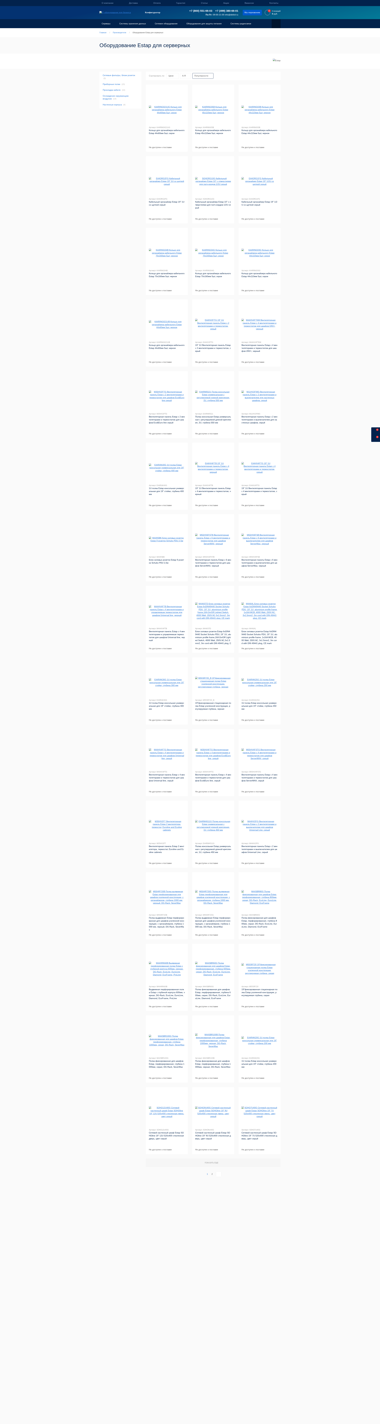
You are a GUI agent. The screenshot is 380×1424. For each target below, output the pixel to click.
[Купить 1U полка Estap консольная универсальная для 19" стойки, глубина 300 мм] (167, 682)
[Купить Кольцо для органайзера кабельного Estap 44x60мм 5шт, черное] (167, 324)
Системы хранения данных (132, 23)
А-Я (184, 76)
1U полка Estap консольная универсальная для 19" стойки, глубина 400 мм (166, 491)
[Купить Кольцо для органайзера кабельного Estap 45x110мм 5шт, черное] (213, 110)
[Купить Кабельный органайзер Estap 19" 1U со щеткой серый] (167, 181)
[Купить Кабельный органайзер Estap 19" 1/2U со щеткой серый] (259, 181)
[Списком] (275, 76)
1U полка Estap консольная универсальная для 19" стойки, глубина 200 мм (259, 1064)
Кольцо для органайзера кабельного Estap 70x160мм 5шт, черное (167, 275)
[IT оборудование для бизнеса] (115, 12)
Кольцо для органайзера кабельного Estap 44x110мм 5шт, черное (259, 131)
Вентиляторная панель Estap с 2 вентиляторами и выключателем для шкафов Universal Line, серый (259, 849)
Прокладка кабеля (114, 90)
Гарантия (180, 3)
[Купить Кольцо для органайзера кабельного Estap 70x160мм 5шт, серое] (213, 253)
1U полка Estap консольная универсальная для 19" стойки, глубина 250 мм (259, 706)
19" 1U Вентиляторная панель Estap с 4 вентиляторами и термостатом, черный (213, 491)
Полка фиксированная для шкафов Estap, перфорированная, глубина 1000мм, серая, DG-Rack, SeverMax (166, 1064)
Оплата (157, 3)
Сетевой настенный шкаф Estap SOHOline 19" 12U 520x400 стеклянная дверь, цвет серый (166, 1135)
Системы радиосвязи (241, 23)
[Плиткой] (269, 76)
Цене (171, 76)
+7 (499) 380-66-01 (226, 10)
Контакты (273, 3)
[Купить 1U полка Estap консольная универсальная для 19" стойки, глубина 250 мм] (259, 682)
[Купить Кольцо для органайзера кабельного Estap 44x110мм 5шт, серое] (259, 253)
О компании (107, 3)
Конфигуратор (152, 12)
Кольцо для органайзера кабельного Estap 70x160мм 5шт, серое (213, 275)
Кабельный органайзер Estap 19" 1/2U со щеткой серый (259, 203)
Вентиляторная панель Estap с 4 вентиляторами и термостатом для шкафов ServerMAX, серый (259, 777)
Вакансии (249, 3)
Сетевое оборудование (166, 23)
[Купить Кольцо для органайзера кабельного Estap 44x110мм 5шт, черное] (259, 110)
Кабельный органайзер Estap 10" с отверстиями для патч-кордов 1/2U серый (213, 205)
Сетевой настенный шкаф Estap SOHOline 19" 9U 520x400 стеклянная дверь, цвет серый (213, 1135)
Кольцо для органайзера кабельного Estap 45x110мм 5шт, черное (213, 131)
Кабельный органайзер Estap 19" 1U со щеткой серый (166, 203)
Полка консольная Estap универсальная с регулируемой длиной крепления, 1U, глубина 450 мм (213, 849)
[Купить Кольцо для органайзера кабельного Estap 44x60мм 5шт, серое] (167, 110)
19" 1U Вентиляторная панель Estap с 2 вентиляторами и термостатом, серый (213, 348)
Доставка (133, 3)
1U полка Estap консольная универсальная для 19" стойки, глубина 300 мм (166, 706)
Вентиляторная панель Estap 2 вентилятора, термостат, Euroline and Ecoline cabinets (166, 849)
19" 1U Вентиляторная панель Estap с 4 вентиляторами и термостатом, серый (259, 491)
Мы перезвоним (252, 12)
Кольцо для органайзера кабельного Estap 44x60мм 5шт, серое (167, 131)
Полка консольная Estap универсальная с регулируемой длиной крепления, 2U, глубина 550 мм (213, 419)
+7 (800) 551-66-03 (200, 10)
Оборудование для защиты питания (204, 23)
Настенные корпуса (114, 104)
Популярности (201, 76)
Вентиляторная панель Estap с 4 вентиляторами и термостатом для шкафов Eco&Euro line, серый (213, 777)
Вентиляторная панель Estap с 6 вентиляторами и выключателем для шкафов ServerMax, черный (259, 563)
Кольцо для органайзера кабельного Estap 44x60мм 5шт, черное (167, 346)
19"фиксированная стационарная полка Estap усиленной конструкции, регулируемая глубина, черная (213, 706)
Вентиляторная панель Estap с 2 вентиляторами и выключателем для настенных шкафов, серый (259, 419)
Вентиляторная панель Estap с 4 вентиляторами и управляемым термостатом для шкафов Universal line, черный (167, 635)
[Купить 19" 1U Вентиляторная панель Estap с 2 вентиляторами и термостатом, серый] (213, 324)
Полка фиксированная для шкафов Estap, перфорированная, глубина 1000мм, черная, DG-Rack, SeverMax (213, 1064)
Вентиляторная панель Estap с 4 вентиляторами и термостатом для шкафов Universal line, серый (167, 777)
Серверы (106, 23)
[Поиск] (276, 23)
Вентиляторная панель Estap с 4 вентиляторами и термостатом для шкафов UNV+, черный (259, 348)
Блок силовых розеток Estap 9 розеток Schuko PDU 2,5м (166, 561)
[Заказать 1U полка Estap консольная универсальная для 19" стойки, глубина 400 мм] (167, 468)
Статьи (204, 3)
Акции (226, 3)
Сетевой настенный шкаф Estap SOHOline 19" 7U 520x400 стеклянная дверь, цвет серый (259, 1135)
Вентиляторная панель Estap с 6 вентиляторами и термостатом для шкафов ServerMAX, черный (213, 563)
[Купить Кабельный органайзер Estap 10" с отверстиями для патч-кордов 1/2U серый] (213, 181)
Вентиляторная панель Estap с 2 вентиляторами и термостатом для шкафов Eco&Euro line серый (167, 419)
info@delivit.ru (231, 14)
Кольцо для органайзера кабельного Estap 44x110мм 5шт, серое (259, 275)
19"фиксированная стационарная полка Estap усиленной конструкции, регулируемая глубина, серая (259, 992)
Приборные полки (114, 84)
